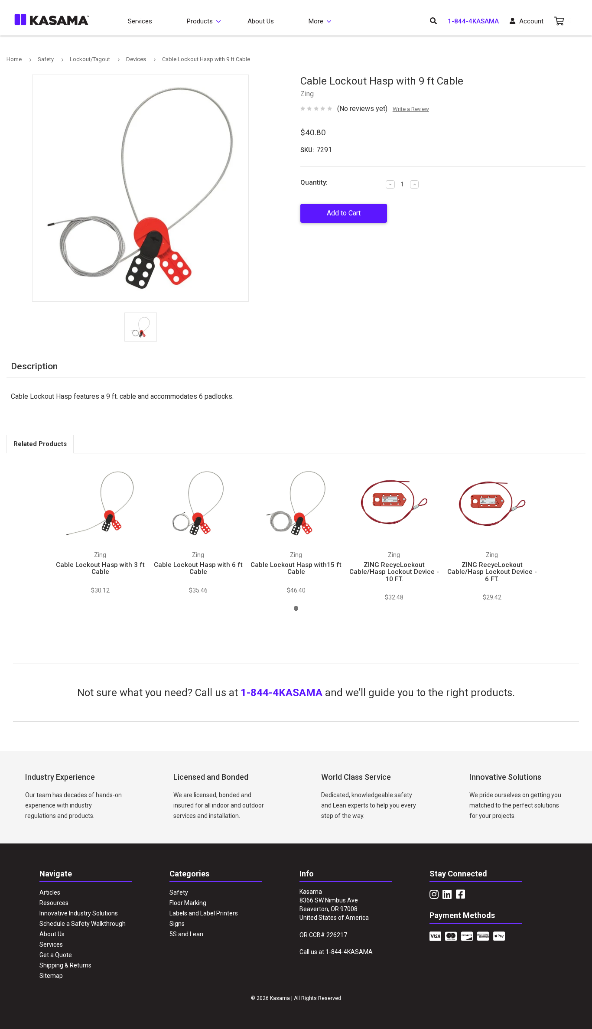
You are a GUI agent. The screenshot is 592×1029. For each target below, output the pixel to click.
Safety (178, 892)
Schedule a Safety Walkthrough (82, 923)
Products (200, 21)
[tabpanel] (100, 528)
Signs (177, 923)
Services (140, 21)
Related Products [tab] (40, 444)
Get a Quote (55, 954)
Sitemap (51, 975)
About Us (260, 21)
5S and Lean (186, 934)
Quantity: (314, 182)
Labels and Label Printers (203, 913)
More (316, 21)
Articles (49, 892)
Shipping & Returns (65, 965)
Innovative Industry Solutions (78, 913)
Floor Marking (187, 902)
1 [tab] (296, 608)
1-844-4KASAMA (473, 21)
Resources (53, 902)
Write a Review (411, 109)
